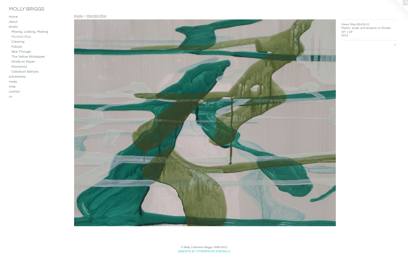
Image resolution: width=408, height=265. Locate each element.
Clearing (17, 42)
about (13, 22)
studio (13, 27)
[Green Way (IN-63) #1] (205, 122)
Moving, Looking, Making (29, 32)
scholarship (17, 76)
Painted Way (21, 37)
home (13, 17)
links (12, 86)
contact (14, 91)
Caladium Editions (25, 71)
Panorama (19, 66)
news (13, 81)
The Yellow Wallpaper (28, 56)
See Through (21, 51)
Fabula (16, 47)
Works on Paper (23, 61)
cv (10, 96)
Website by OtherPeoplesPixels (204, 251)
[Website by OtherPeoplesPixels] (397, 11)
